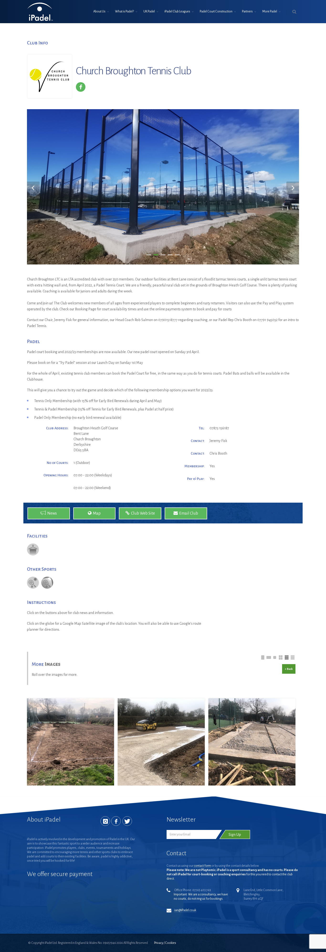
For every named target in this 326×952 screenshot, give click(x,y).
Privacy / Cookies (165, 943)
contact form (202, 865)
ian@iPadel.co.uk (185, 910)
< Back (289, 668)
